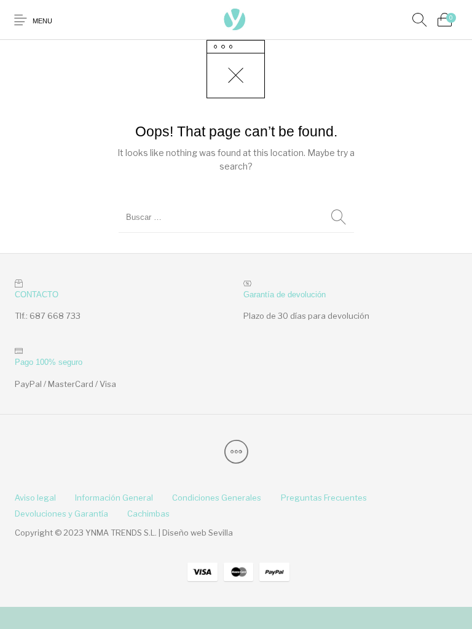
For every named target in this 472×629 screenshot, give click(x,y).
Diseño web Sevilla (197, 532)
